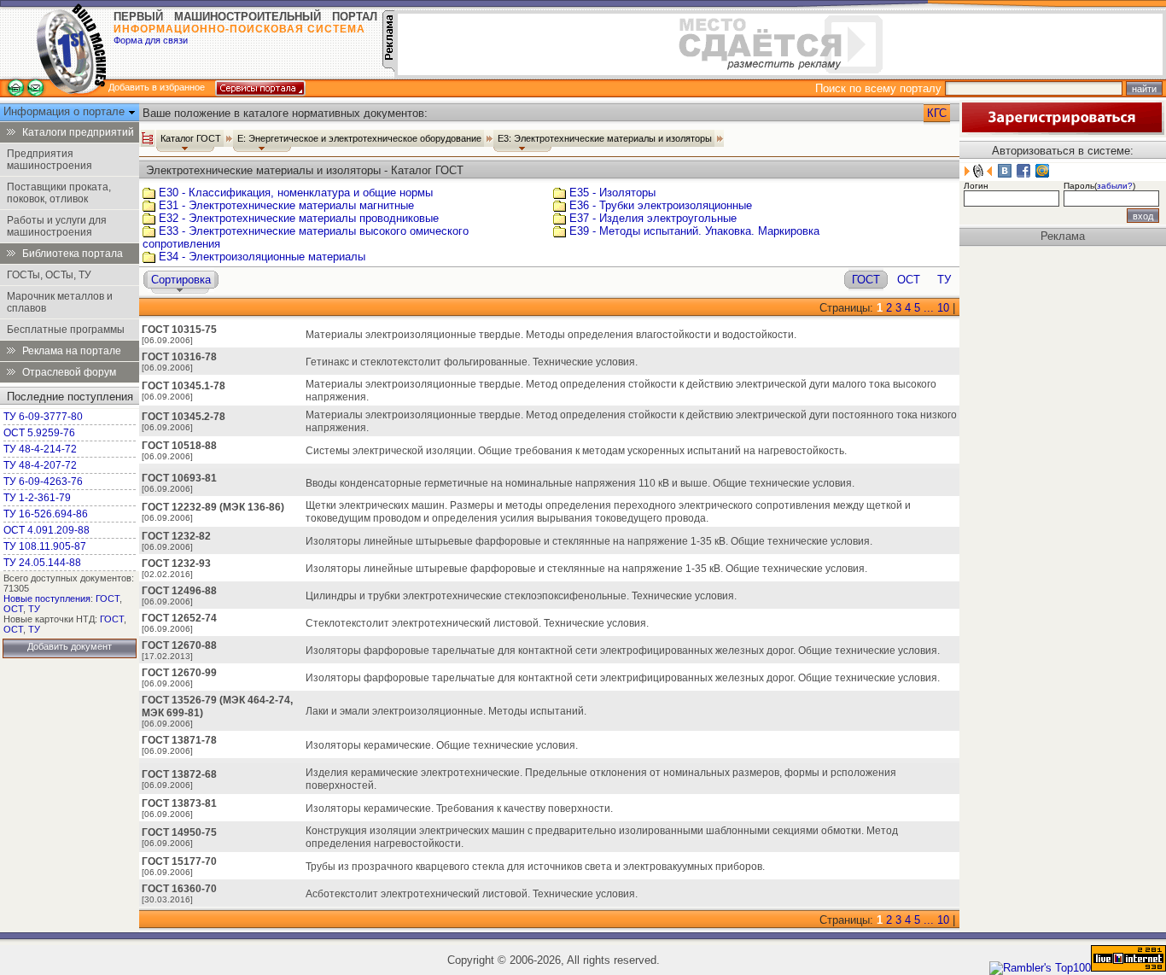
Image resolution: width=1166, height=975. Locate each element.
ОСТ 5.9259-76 (39, 433)
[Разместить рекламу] (388, 67)
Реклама (1063, 236)
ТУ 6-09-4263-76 (43, 482)
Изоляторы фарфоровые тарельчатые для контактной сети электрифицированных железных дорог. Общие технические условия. (623, 678)
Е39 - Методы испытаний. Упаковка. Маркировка (694, 231)
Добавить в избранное (156, 87)
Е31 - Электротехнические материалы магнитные (286, 205)
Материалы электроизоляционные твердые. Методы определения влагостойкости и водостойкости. (551, 335)
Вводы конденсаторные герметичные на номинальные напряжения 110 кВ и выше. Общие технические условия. (580, 483)
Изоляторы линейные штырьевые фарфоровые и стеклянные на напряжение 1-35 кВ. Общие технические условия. (589, 541)
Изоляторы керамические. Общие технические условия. (442, 745)
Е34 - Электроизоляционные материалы (262, 256)
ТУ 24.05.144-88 (42, 563)
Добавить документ (69, 646)
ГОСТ (108, 598)
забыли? (1115, 185)
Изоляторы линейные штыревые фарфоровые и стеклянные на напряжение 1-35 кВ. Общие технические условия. (586, 569)
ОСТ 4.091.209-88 (46, 530)
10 (943, 307)
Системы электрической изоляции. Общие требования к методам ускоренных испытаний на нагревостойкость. (576, 451)
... (929, 307)
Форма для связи (151, 40)
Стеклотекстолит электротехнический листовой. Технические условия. (477, 623)
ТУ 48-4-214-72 (40, 449)
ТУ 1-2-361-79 (37, 498)
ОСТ (13, 609)
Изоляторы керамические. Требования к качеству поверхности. (459, 808)
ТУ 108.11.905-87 (44, 546)
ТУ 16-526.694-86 (45, 514)
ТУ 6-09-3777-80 (43, 417)
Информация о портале (65, 111)
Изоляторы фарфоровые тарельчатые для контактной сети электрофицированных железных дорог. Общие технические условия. (623, 651)
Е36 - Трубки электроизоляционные (660, 205)
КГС (937, 113)
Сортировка (181, 279)
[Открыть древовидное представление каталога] (147, 138)
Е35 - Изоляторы (612, 192)
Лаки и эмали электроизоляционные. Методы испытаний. (446, 711)
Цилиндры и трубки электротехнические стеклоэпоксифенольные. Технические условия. (521, 596)
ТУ (34, 609)
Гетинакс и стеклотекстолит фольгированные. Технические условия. (472, 362)
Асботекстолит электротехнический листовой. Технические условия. (472, 894)
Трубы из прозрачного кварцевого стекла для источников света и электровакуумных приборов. (535, 867)
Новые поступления (46, 598)
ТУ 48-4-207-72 (40, 465)
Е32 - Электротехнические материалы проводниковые (299, 218)
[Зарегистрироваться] (1061, 131)
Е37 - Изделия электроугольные (653, 218)
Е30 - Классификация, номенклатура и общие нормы (296, 192)
